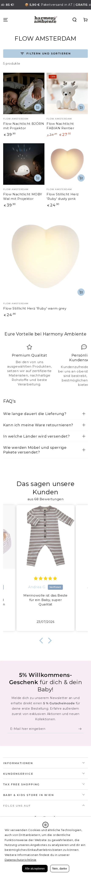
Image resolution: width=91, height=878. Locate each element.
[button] (74, 19)
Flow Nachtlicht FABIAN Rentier (60, 126)
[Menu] (5, 19)
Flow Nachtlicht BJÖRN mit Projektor (23, 126)
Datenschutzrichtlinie (21, 859)
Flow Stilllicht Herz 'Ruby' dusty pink (63, 196)
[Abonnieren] (81, 729)
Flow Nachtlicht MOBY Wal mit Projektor (22, 196)
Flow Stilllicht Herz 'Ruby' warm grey (34, 308)
